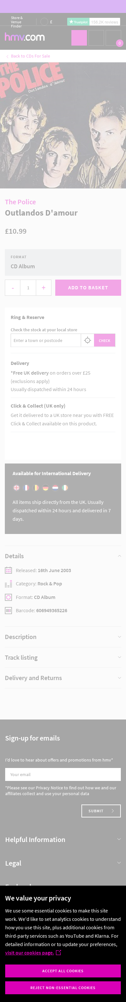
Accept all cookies (63, 970)
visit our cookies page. (29, 952)
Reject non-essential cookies (63, 987)
